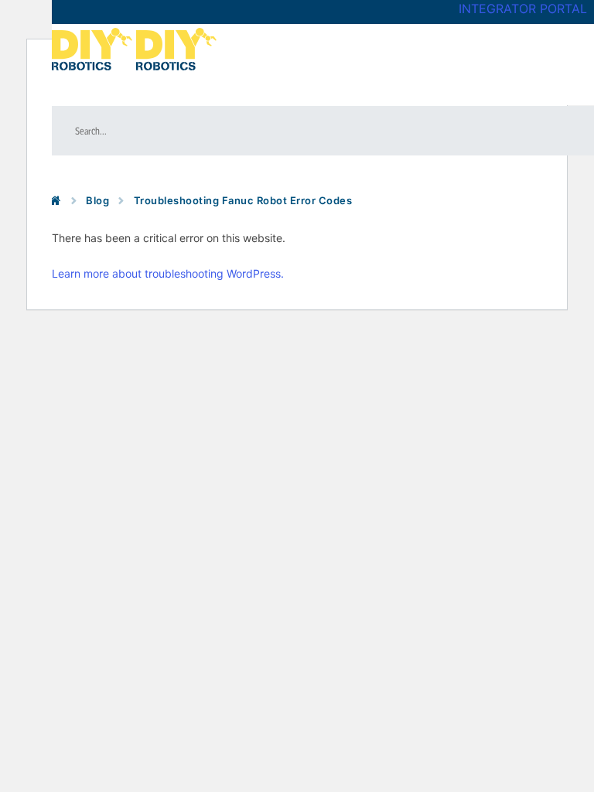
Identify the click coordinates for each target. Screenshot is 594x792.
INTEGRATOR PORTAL (523, 8)
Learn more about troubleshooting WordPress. (168, 273)
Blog (97, 200)
